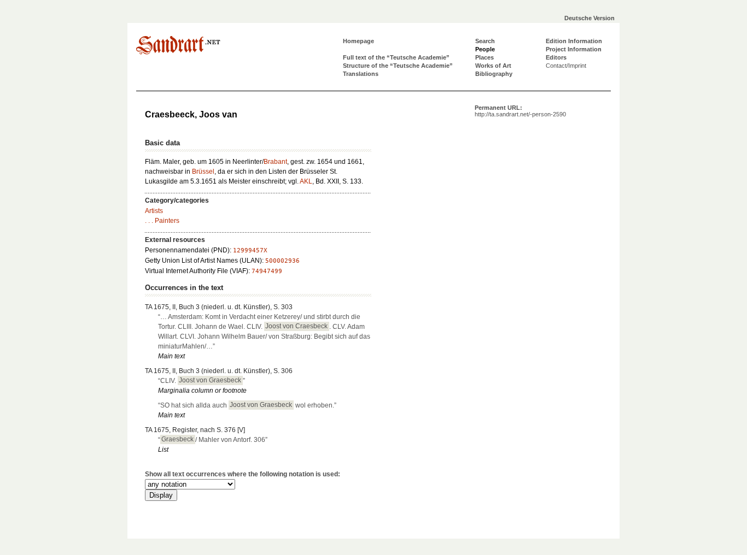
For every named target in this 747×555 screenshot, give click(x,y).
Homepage (358, 41)
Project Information (574, 49)
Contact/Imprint (566, 65)
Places (484, 57)
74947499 (267, 271)
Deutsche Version (589, 18)
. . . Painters (162, 221)
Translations (360, 73)
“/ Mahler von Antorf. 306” (212, 440)
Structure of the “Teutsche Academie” (398, 65)
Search (485, 41)
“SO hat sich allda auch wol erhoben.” (247, 405)
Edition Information (574, 41)
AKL (306, 181)
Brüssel (203, 171)
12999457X (250, 250)
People (485, 49)
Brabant (275, 162)
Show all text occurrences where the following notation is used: (242, 474)
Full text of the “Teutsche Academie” (396, 57)
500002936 (282, 260)
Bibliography (493, 73)
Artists (154, 211)
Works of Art (493, 65)
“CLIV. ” (201, 381)
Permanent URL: (520, 110)
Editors (556, 57)
